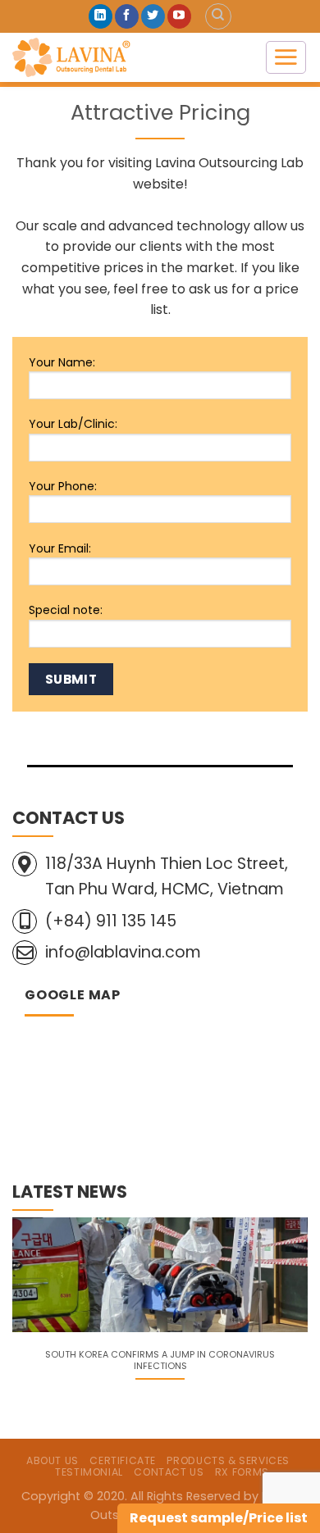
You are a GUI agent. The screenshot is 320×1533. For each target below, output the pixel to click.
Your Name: (62, 362)
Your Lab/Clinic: (73, 424)
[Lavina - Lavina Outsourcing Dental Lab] (126, 57)
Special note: (66, 610)
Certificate (122, 1460)
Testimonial (89, 1472)
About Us (52, 1460)
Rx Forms (242, 1472)
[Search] (218, 16)
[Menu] (286, 57)
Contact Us (168, 1472)
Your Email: (60, 548)
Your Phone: (63, 486)
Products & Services (228, 1460)
